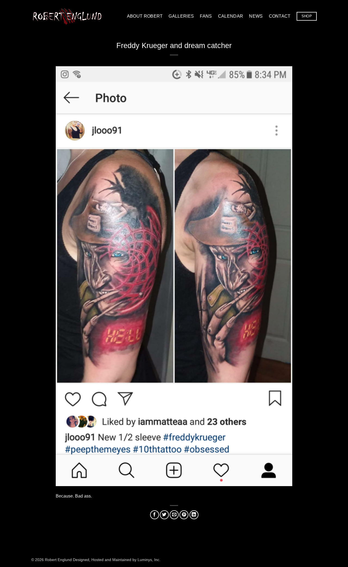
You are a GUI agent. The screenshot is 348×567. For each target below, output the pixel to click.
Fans (206, 16)
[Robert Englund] (67, 16)
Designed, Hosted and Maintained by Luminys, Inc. (116, 560)
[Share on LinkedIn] (193, 514)
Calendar (230, 16)
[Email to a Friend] (174, 514)
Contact (280, 16)
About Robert (145, 16)
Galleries (181, 16)
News (256, 16)
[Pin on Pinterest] (183, 514)
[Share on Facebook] (154, 514)
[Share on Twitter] (164, 514)
